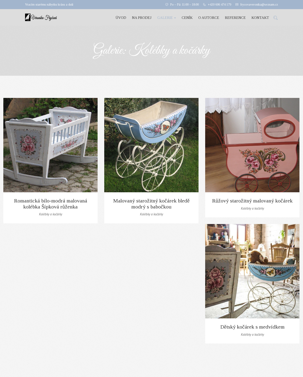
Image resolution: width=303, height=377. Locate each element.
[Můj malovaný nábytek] (39, 17)
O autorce (208, 18)
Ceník (187, 18)
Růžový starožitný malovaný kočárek (252, 201)
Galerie (165, 18)
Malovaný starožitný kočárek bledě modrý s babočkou (151, 203)
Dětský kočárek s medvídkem (252, 327)
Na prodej (142, 18)
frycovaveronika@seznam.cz (259, 4)
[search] (275, 18)
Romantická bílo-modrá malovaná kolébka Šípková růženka (50, 203)
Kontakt (260, 18)
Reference (235, 18)
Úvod (121, 18)
